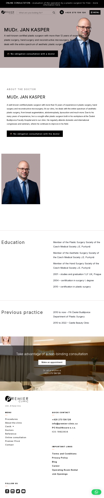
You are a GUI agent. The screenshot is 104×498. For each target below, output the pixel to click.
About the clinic (13, 422)
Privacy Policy (60, 457)
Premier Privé (12, 441)
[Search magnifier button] (54, 12)
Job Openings (60, 474)
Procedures (11, 419)
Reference (10, 433)
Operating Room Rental (65, 470)
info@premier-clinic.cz (65, 423)
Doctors (9, 430)
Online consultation (15, 437)
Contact (9, 444)
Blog (54, 461)
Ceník (8, 426)
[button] (96, 492)
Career (56, 466)
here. (58, 5)
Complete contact (63, 437)
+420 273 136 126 (75, 12)
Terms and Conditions (64, 453)
